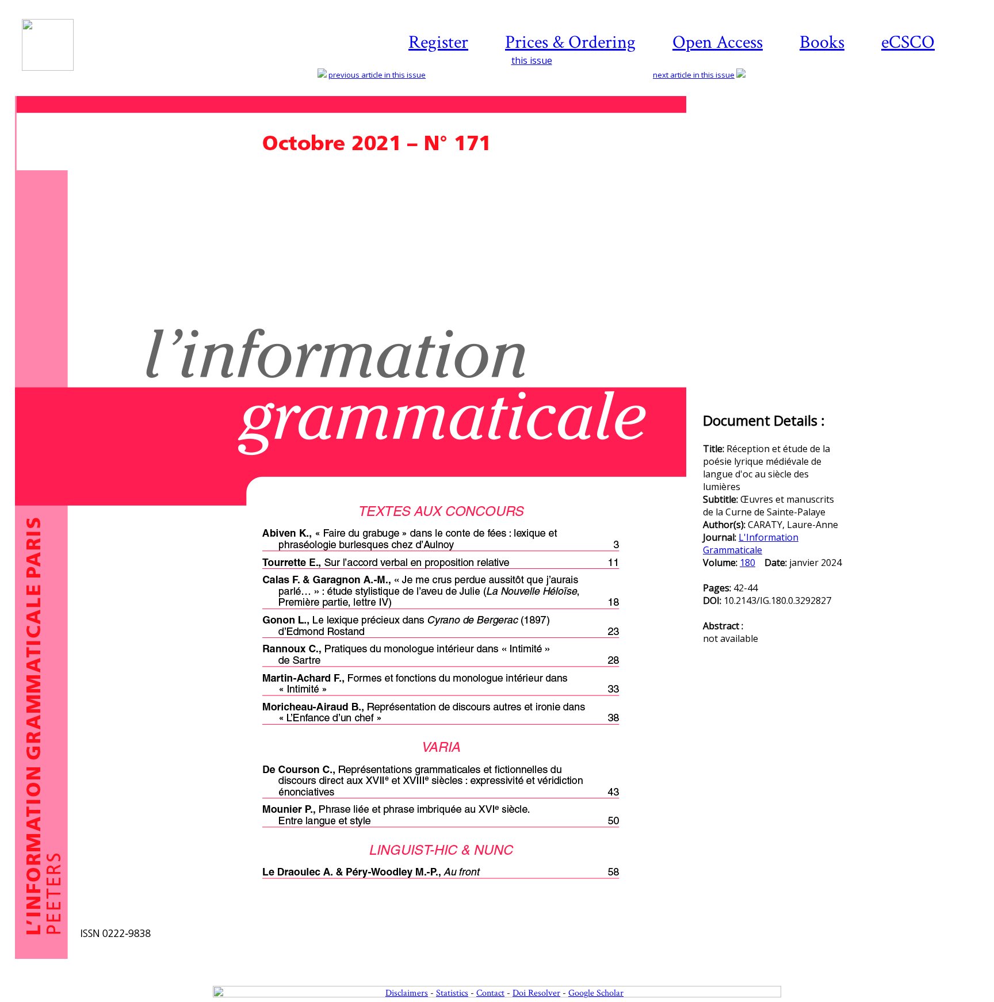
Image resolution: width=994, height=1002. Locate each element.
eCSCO (908, 42)
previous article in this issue (377, 75)
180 (747, 562)
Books (822, 42)
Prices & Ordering (570, 42)
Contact (490, 993)
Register (438, 42)
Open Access (717, 42)
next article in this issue (694, 75)
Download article (916, 130)
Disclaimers (406, 993)
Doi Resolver (536, 993)
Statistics (452, 993)
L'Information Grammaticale (750, 543)
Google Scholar (596, 993)
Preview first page (358, 965)
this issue (531, 60)
